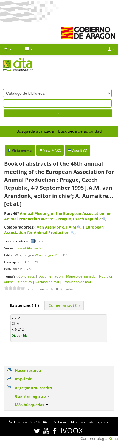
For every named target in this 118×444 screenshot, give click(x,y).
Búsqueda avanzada (35, 131)
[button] (8, 49)
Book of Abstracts (28, 248)
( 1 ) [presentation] (24, 305)
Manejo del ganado (80, 276)
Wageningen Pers (48, 255)
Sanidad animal (47, 281)
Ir (58, 113)
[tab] (24, 305)
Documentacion (50, 276)
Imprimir (23, 379)
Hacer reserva (28, 370)
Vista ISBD (79, 150)
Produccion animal (77, 281)
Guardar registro (31, 396)
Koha (113, 438)
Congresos (26, 276)
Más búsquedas (30, 404)
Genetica (25, 281)
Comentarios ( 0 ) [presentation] (64, 305)
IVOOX (71, 430)
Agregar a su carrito (33, 387)
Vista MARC (52, 150)
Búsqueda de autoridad (80, 131)
